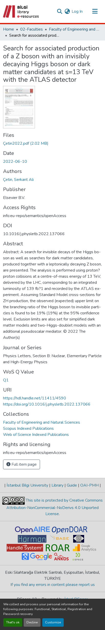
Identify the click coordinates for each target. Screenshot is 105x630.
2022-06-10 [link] (15, 161)
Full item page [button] (23, 464)
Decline (32, 622)
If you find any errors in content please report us (52, 584)
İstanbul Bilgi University (27, 485)
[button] (21, 11)
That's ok (12, 622)
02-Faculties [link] (31, 29)
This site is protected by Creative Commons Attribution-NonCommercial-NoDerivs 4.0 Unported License (54, 507)
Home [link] (8, 29)
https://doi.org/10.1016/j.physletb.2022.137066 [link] (46, 404)
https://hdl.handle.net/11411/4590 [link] (34, 398)
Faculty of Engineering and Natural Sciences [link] (74, 29)
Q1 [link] (6, 380)
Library (57, 485)
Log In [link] (77, 11)
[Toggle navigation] (95, 11)
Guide (72, 485)
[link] (52, 143)
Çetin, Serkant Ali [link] (18, 179)
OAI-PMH (89, 485)
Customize (53, 622)
